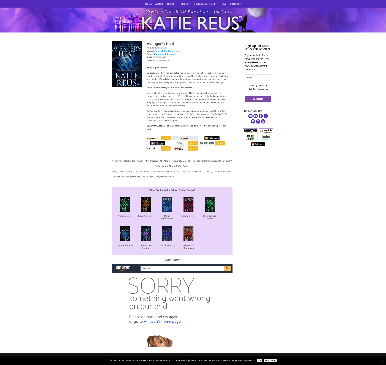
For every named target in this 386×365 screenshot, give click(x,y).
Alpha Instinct (125, 216)
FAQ (224, 4)
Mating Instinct (188, 216)
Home (148, 4)
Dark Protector (167, 245)
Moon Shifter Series (164, 51)
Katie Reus (160, 48)
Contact (235, 4)
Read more (270, 360)
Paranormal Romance (165, 54)
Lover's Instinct (146, 216)
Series (184, 4)
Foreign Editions (205, 4)
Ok (259, 360)
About (159, 4)
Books (170, 4)
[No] (382, 360)
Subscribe (258, 98)
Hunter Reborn (125, 245)
